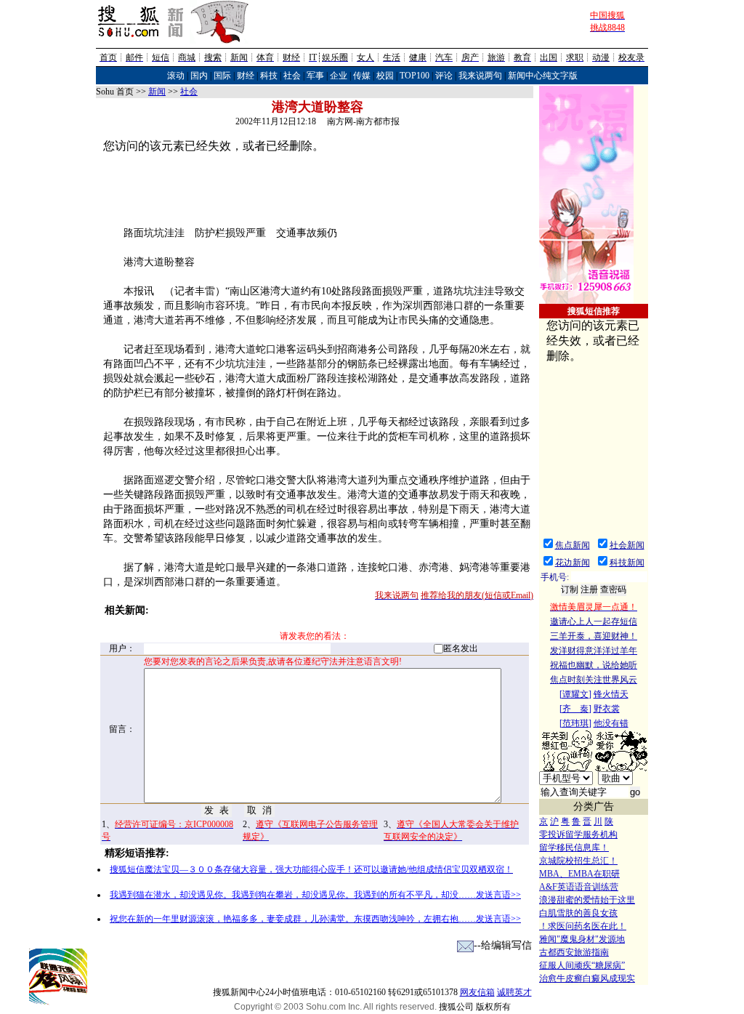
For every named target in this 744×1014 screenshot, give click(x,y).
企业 (338, 76)
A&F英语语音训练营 (578, 887)
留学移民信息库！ (574, 847)
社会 (292, 76)
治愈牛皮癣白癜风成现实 (587, 978)
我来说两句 (480, 76)
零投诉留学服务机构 (578, 834)
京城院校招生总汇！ (578, 861)
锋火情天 (611, 694)
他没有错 (611, 723)
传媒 (362, 76)
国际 (222, 76)
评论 (444, 76)
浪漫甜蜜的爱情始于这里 (587, 900)
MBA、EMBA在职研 (579, 874)
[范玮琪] (575, 723)
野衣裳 (607, 709)
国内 (199, 76)
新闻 (157, 91)
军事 (315, 76)
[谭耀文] (575, 694)
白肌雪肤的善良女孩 (578, 913)
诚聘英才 (514, 992)
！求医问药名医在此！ (582, 926)
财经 (245, 76)
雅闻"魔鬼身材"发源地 (582, 939)
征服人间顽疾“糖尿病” (582, 965)
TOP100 (414, 76)
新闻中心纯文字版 (543, 76)
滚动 (176, 76)
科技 (269, 76)
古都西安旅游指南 (574, 952)
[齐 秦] (575, 709)
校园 (385, 76)
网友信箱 (477, 992)
